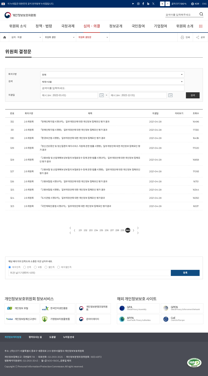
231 (80, 230)
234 (96, 230)
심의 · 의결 (91, 26)
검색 (10, 81)
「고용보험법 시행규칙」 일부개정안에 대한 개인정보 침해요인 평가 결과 (73, 181)
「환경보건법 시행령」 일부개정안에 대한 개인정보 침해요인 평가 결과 (72, 138)
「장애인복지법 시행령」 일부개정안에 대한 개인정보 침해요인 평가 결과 (73, 129)
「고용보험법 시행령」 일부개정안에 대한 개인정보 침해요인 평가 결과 (72, 189)
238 (117, 230)
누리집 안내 (68, 337)
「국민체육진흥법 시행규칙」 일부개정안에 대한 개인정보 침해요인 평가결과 (75, 206)
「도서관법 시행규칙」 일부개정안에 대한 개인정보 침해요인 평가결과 (72, 197)
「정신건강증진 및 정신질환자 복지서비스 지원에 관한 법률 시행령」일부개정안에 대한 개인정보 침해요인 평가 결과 (90, 148)
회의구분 (12, 74)
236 (106, 230)
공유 (203, 37)
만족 (29, 267)
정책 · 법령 (43, 26)
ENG (204, 3)
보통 (40, 267)
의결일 (11, 95)
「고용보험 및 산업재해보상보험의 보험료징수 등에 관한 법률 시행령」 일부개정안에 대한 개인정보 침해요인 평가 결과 (90, 171)
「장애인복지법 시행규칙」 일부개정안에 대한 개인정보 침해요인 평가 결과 (74, 121)
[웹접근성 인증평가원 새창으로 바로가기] (194, 363)
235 (101, 230)
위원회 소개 (184, 26)
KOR (197, 3)
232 (85, 230)
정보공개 (115, 26)
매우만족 (16, 267)
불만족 (51, 267)
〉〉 (138, 230)
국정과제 (67, 26)
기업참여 (160, 26)
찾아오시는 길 (35, 337)
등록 (185, 272)
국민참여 (138, 26)
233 (91, 230)
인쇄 (188, 37)
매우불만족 (66, 267)
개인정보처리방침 (13, 337)
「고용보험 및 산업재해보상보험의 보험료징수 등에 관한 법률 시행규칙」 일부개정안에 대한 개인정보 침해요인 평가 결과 (90, 159)
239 (122, 230)
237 (112, 230)
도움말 (52, 337)
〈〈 (69, 230)
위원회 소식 (17, 26)
